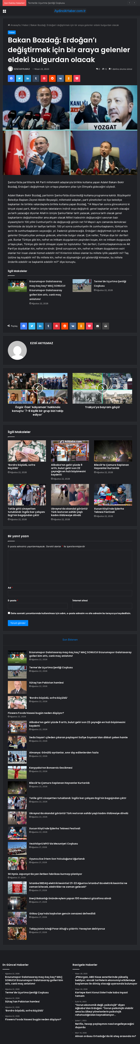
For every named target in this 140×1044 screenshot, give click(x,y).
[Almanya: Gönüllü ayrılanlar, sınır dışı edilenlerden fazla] (17, 757)
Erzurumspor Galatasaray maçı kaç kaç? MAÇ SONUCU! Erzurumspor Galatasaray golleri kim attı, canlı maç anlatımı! (47, 290)
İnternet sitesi (80, 600)
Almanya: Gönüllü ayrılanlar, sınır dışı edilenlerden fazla (64, 752)
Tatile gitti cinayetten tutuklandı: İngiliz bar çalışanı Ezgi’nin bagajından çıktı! (26, 512)
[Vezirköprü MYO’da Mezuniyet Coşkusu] (17, 848)
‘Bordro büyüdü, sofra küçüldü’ (21, 466)
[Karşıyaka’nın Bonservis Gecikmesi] (17, 772)
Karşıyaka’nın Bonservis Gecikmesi (50, 767)
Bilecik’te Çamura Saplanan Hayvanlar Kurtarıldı (111, 466)
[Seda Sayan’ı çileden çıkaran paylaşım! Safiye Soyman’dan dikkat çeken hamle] (17, 742)
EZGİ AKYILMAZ (22, 69)
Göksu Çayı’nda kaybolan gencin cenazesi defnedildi (62, 913)
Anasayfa (15, 25)
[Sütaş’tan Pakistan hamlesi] (17, 687)
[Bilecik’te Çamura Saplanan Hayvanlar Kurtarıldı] (113, 451)
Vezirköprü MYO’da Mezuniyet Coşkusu (53, 843)
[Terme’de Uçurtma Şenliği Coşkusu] (82, 285)
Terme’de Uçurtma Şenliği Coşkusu (51, 667)
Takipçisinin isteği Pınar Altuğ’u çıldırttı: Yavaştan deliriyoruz (67, 928)
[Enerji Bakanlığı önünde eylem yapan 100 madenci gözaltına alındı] (17, 903)
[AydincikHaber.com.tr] (70, 11)
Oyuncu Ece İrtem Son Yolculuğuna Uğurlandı (57, 859)
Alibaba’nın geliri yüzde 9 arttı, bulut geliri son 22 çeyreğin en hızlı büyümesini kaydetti (68, 469)
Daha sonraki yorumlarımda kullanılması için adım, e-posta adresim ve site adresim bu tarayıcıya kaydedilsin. (71, 613)
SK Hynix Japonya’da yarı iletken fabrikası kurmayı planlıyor (45, 874)
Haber (25, 25)
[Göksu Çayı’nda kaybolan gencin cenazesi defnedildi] (17, 918)
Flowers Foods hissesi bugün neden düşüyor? (36, 713)
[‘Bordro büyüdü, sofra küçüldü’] (27, 451)
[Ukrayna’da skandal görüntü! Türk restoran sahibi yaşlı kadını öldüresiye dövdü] (70, 494)
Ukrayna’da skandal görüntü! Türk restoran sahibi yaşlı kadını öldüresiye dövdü (69, 512)
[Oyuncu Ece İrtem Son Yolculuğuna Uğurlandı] (17, 863)
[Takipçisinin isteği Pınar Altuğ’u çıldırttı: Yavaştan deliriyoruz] (17, 933)
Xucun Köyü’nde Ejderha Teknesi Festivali (109, 510)
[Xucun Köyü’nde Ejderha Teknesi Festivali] (113, 494)
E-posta (13, 600)
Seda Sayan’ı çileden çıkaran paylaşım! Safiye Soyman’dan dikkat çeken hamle (78, 737)
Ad (10, 587)
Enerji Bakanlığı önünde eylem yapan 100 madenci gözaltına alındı (70, 898)
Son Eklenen (70, 639)
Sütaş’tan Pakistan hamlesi (42, 3)
